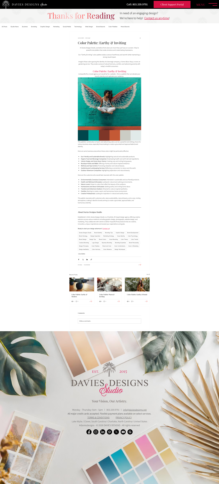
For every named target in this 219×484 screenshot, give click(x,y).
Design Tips (92, 239)
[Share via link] (91, 259)
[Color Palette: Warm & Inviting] (109, 284)
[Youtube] (123, 431)
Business (25, 26)
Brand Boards (100, 26)
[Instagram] (95, 431)
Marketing (56, 26)
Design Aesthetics (84, 249)
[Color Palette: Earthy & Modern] (81, 284)
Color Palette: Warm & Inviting (106, 295)
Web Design (89, 26)
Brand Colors (102, 239)
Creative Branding (84, 242)
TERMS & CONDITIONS (98, 417)
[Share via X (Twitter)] (83, 259)
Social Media (67, 26)
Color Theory (124, 239)
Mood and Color (106, 246)
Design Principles (84, 246)
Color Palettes (112, 26)
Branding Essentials (120, 242)
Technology (78, 26)
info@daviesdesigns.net (135, 409)
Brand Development (132, 232)
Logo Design (95, 242)
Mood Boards (125, 26)
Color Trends (134, 239)
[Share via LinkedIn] (87, 259)
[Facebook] (89, 431)
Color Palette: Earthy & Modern (79, 295)
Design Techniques (120, 249)
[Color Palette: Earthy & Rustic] (137, 284)
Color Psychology (133, 236)
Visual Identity (121, 236)
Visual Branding (113, 239)
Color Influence (107, 249)
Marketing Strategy (108, 236)
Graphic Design (45, 26)
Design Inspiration (95, 236)
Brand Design (82, 239)
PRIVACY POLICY (124, 417)
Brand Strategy (83, 236)
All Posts (4, 26)
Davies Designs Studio (85, 232)
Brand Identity (98, 232)
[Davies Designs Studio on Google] (130, 431)
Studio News (15, 26)
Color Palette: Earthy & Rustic (137, 294)
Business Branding (107, 242)
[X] (116, 431)
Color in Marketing (133, 246)
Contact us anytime (156, 18)
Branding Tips (109, 232)
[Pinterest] (109, 431)
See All (148, 274)
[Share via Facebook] (78, 259)
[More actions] (140, 38)
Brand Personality (134, 242)
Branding (34, 26)
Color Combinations (119, 246)
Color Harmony (96, 249)
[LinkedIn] (102, 431)
